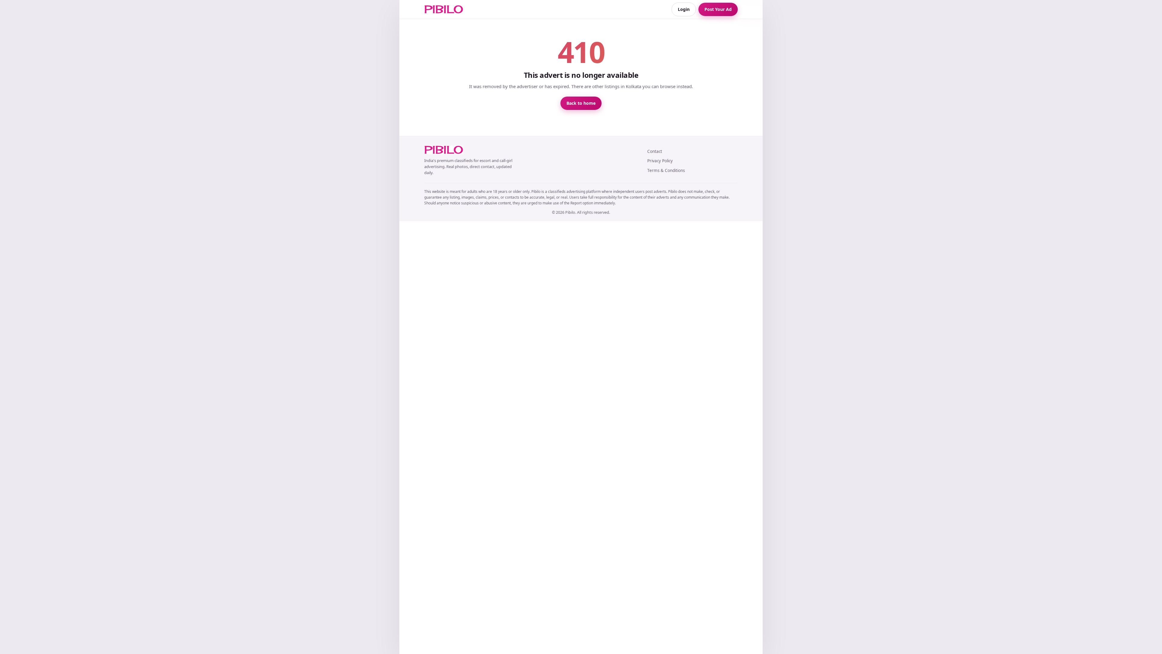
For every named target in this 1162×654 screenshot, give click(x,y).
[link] (443, 9)
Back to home (581, 103)
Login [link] (684, 9)
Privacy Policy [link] (660, 161)
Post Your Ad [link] (718, 9)
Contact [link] (654, 151)
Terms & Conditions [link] (666, 170)
